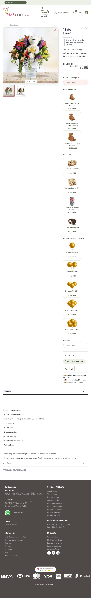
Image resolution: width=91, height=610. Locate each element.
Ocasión (66, 340)
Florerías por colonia (54, 506)
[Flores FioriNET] (16, 12)
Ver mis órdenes (53, 537)
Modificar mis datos (54, 540)
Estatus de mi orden (54, 543)
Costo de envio (53, 500)
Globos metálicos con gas (73, 238)
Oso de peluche (69, 89)
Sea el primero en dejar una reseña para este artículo (75, 42)
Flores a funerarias (54, 512)
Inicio (5, 25)
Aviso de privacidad (12, 555)
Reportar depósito (54, 546)
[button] (55, 32)
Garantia (8, 543)
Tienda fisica (52, 494)
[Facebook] (49, 553)
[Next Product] (86, 28)
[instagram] (58, 553)
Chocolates (68, 155)
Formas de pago (53, 497)
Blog (6, 552)
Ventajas (8, 546)
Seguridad (8, 549)
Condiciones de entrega (14, 540)
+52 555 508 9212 (17, 512)
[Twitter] (53, 553)
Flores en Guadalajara (55, 509)
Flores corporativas (54, 503)
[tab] (45, 391)
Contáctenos (52, 491)
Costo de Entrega (70, 77)
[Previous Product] (83, 28)
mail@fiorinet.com (11, 524)
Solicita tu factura (53, 549)
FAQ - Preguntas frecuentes (15, 537)
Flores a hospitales (54, 515)
